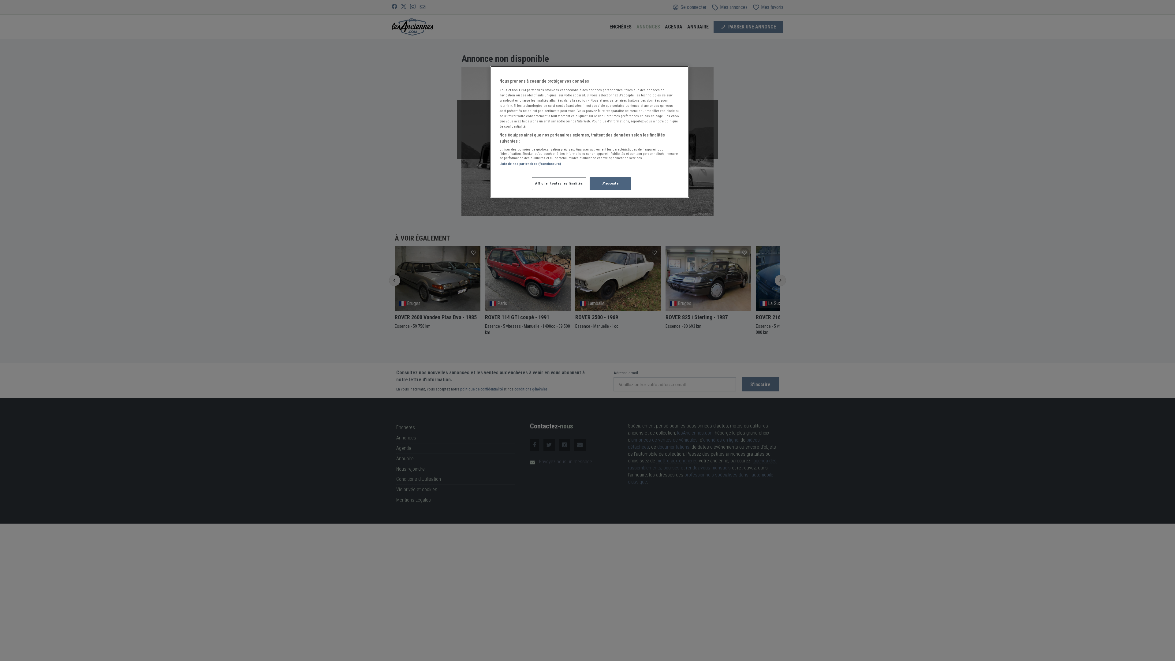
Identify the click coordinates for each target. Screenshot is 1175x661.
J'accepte (610, 183)
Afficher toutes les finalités (559, 183)
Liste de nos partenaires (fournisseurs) (530, 164)
